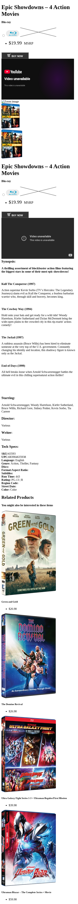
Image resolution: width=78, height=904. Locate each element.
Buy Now (17, 56)
